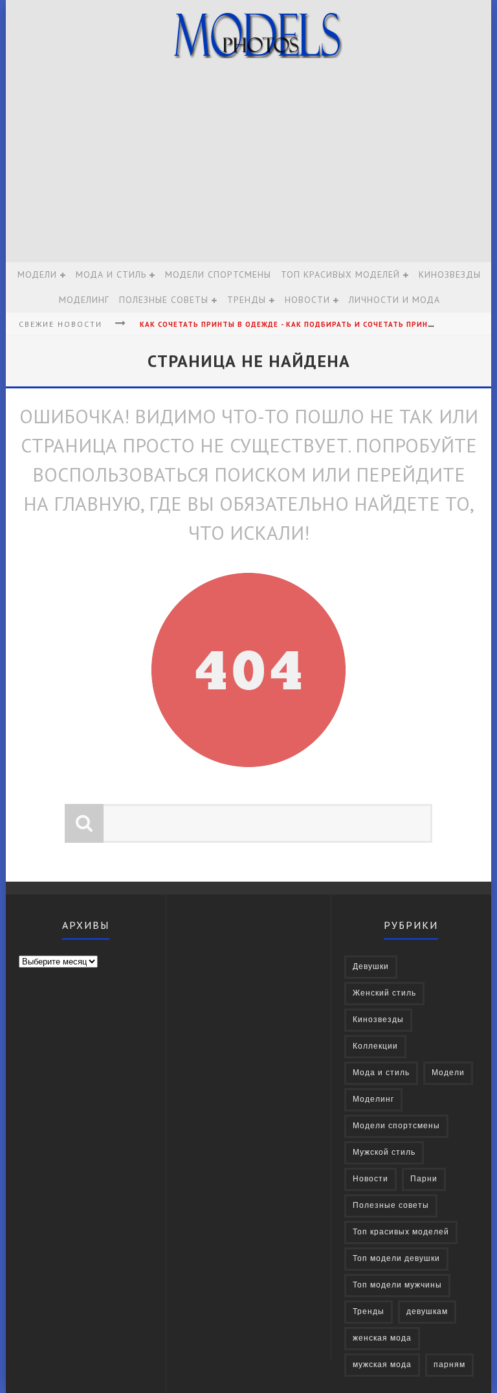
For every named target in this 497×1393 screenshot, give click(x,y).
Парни (423, 1179)
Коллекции (375, 1046)
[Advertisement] (247, 165)
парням (449, 1365)
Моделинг (84, 300)
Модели (37, 274)
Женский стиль (384, 993)
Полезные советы (163, 300)
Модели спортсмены (218, 274)
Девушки (371, 967)
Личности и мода (394, 300)
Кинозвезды (450, 274)
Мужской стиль (384, 1152)
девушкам (427, 1312)
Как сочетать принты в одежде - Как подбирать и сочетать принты (290, 324)
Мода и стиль (111, 274)
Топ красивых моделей (340, 274)
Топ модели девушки (396, 1258)
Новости (307, 300)
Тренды (246, 300)
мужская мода (382, 1365)
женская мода (382, 1338)
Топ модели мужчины (397, 1285)
